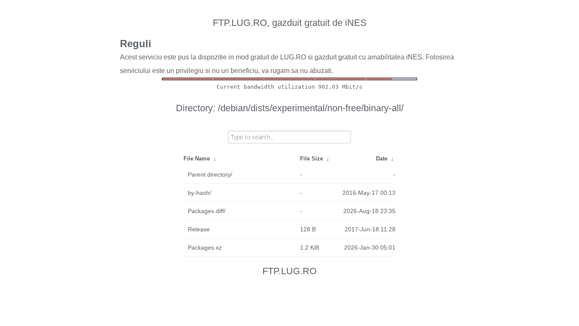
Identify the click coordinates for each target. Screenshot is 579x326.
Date (381, 158)
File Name (197, 158)
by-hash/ (199, 192)
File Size (311, 158)
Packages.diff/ (206, 211)
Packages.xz (205, 247)
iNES (414, 57)
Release (199, 229)
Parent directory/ (210, 174)
